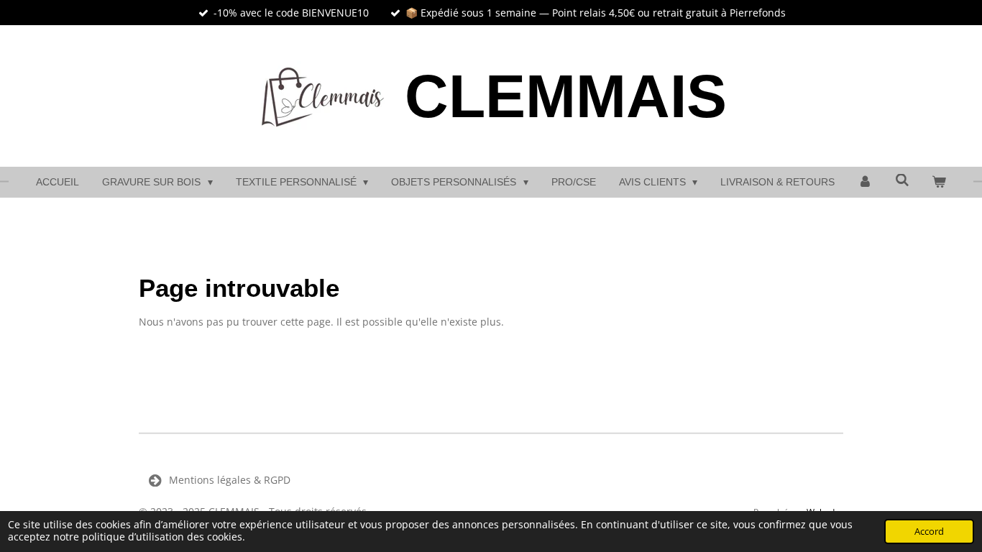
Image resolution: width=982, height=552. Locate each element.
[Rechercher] (902, 180)
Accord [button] (929, 531)
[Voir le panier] (939, 182)
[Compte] (865, 182)
